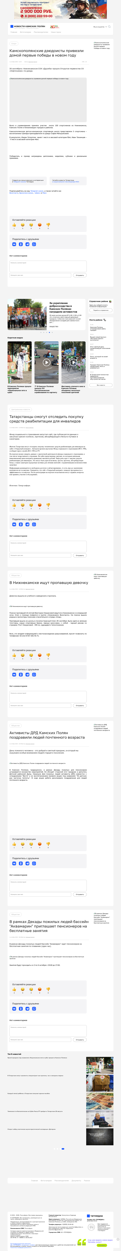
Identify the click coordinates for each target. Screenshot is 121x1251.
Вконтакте (13, 193)
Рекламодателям (41, 32)
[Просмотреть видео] (19, 362)
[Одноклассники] (21, 244)
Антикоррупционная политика (20, 1243)
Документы (76, 1181)
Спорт (13, 44)
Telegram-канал (36, 191)
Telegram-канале (20, 182)
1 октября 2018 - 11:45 (15, 427)
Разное (87, 1181)
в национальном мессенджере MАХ (65, 182)
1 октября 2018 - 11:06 (15, 589)
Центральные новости (20, 409)
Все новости (101, 385)
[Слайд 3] (46, 332)
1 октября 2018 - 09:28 (15, 937)
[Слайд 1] (40, 332)
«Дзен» (37, 193)
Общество (15, 575)
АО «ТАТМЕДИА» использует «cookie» (22, 1245)
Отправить (80, 275)
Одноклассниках (26, 193)
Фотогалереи (25, 32)
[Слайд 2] (43, 332)
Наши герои (56, 32)
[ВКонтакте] (14, 244)
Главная (13, 32)
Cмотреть (102, 1245)
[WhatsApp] (34, 244)
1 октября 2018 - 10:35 (15, 743)
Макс (44, 193)
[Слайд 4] (49, 332)
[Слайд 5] (52, 332)
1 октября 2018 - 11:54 (15, 61)
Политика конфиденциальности (20, 1247)
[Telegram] (27, 244)
